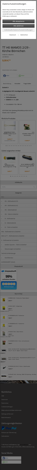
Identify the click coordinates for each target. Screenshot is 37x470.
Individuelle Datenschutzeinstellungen (18, 30)
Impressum (12, 35)
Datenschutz (24, 35)
